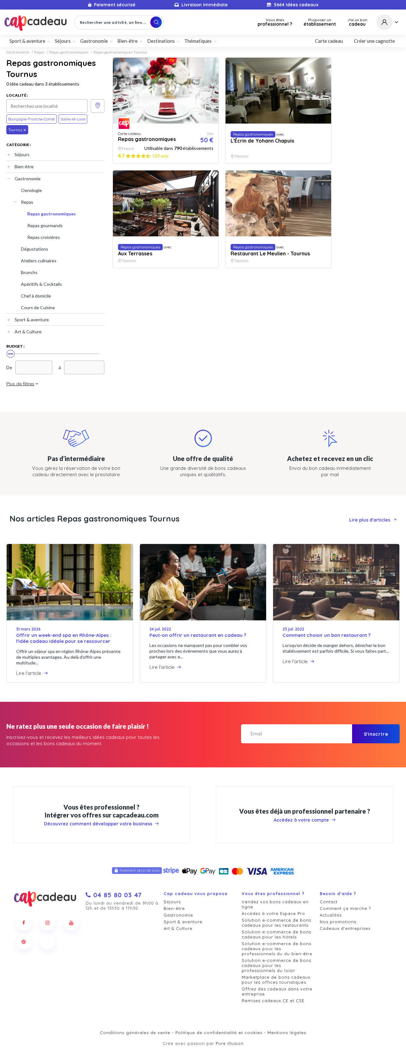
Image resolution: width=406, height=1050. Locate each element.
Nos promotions (338, 921)
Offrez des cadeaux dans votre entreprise (277, 991)
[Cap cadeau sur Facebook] (24, 923)
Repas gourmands (45, 225)
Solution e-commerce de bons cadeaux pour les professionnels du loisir (276, 965)
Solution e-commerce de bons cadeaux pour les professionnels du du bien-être (277, 948)
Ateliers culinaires (38, 260)
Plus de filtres (20, 384)
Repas (39, 52)
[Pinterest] (24, 942)
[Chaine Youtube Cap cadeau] (71, 923)
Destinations (161, 41)
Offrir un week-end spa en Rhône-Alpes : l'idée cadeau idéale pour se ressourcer (63, 638)
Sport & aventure (32, 319)
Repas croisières (43, 237)
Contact (328, 901)
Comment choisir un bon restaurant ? (326, 635)
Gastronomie (17, 52)
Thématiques (198, 41)
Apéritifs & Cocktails (41, 284)
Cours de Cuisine (38, 307)
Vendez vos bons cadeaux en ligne (275, 904)
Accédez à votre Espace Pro (273, 913)
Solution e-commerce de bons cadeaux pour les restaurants (276, 923)
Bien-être (24, 166)
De (9, 367)
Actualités (331, 915)
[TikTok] (48, 942)
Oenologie (31, 190)
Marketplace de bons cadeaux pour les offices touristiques (276, 980)
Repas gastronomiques (68, 52)
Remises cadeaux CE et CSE (273, 1000)
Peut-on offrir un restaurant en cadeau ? (197, 635)
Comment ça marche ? (345, 908)
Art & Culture (28, 331)
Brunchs (29, 272)
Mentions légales (286, 1032)
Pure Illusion (230, 1043)
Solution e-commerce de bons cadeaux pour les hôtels (276, 934)
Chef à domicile (36, 295)
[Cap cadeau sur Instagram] (48, 923)
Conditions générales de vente (135, 1032)
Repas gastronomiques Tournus (120, 52)
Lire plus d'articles (369, 520)
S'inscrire (376, 734)
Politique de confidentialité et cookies (218, 1032)
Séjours (22, 154)
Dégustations (34, 249)
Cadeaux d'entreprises (345, 928)
